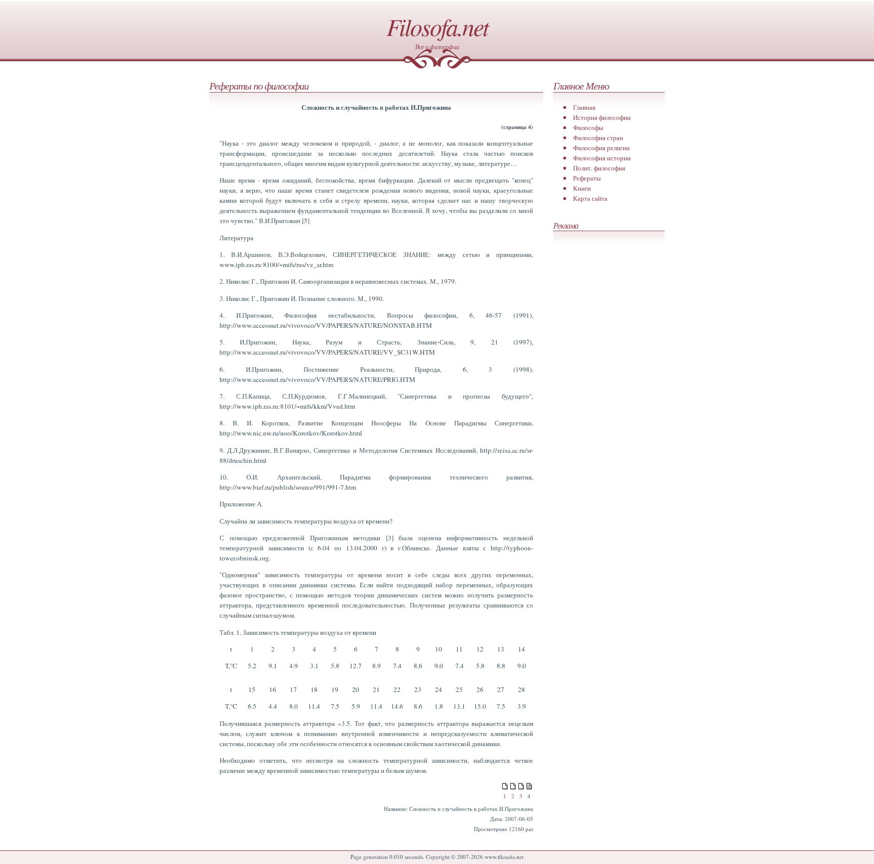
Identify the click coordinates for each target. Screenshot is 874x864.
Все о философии (437, 46)
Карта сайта (590, 198)
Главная (584, 107)
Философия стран (598, 137)
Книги (582, 188)
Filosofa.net (437, 26)
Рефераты (587, 178)
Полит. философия (599, 167)
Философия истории (602, 157)
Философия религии (601, 147)
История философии (602, 117)
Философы (588, 127)
